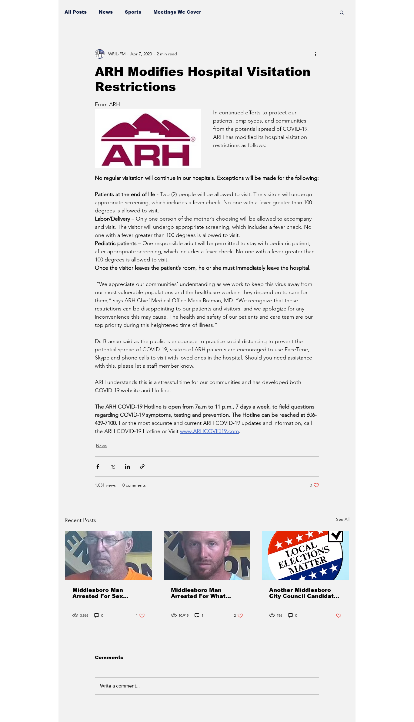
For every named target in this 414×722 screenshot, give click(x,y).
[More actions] (315, 53)
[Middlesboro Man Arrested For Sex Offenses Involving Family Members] (108, 555)
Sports (133, 12)
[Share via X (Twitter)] (112, 466)
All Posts (76, 12)
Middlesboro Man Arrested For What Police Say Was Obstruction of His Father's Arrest (198, 593)
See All (342, 519)
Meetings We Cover (177, 12)
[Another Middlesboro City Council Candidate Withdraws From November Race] (305, 555)
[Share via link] (142, 466)
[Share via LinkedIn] (127, 466)
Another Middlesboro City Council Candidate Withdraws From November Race (303, 593)
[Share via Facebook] (98, 466)
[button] (342, 12)
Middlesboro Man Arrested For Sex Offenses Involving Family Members (100, 593)
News (106, 12)
